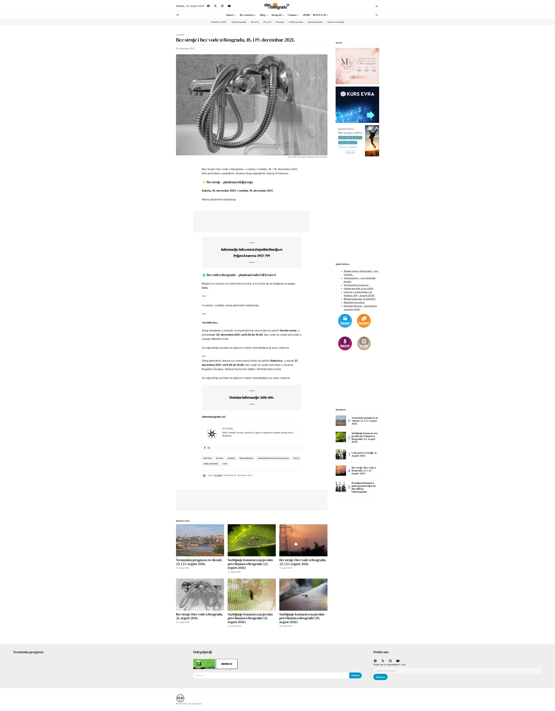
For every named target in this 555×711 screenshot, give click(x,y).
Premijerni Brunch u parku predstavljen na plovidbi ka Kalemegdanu (364, 487)
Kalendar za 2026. (219, 22)
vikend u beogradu (211, 464)
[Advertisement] (249, 221)
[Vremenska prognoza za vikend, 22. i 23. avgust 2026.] (200, 540)
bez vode (219, 458)
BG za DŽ (267, 22)
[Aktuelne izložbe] (363, 343)
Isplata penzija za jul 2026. (359, 288)
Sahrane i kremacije (335, 22)
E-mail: (402, 664)
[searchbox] (271, 675)
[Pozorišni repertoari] (363, 320)
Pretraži (355, 675)
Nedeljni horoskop (354, 302)
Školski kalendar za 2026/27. (360, 299)
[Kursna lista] (357, 65)
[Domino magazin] (227, 663)
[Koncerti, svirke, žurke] (345, 343)
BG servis (255, 22)
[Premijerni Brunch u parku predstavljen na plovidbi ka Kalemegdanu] (341, 487)
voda (225, 464)
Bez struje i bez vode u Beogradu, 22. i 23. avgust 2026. (364, 470)
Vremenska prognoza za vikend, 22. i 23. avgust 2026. (365, 420)
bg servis (231, 458)
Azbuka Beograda (315, 22)
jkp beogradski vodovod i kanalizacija (273, 458)
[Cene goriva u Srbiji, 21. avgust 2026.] (341, 454)
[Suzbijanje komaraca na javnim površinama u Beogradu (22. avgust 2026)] (252, 540)
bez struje (208, 458)
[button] (376, 5)
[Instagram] (208, 447)
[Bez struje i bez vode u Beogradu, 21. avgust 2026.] (200, 595)
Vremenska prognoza (356, 285)
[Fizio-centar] (357, 140)
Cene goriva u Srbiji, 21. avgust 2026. (364, 454)
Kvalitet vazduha (296, 22)
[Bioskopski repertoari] (345, 320)
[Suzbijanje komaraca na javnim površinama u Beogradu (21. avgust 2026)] (252, 595)
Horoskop (280, 22)
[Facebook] (204, 447)
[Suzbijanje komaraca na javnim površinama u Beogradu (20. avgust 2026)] (303, 595)
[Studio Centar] (204, 663)
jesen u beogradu (246, 458)
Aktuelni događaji (238, 22)
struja (296, 458)
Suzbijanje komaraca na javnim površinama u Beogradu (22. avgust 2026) (365, 437)
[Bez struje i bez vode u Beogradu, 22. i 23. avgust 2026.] (303, 540)
